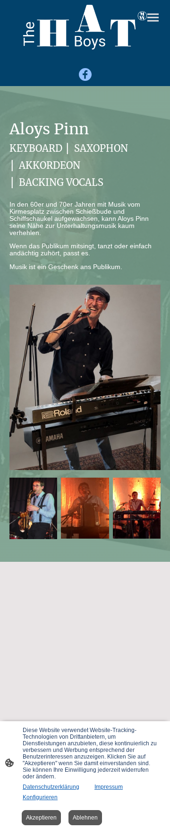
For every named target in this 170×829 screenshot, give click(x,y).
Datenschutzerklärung (51, 787)
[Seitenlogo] (84, 27)
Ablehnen (85, 817)
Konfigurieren (40, 797)
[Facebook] (85, 74)
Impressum (108, 787)
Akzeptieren (41, 817)
